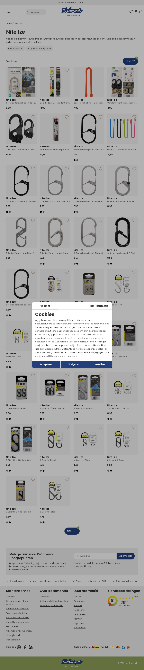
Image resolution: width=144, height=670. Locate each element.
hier (77, 348)
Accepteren (46, 364)
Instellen (100, 364)
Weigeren (73, 364)
